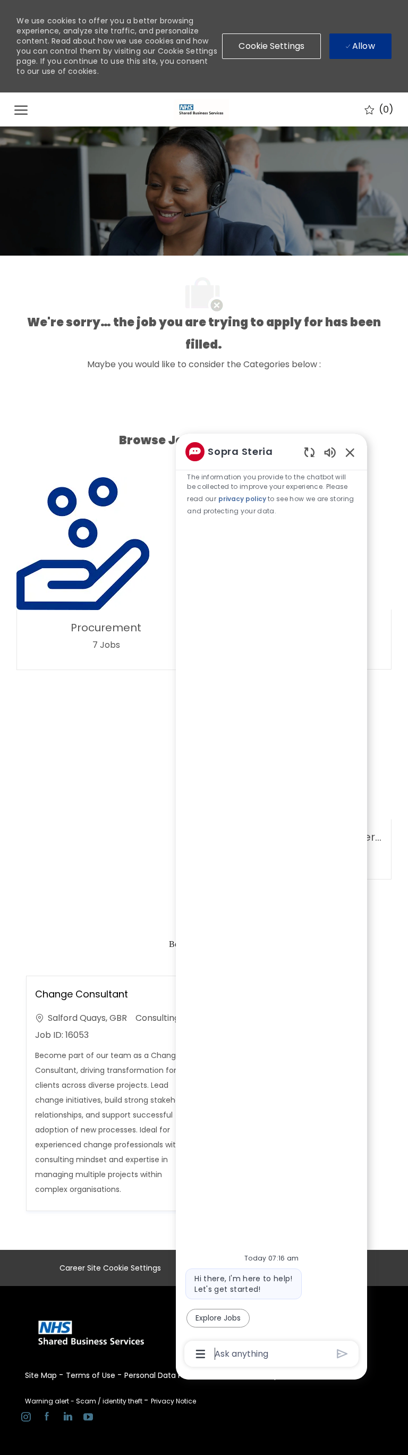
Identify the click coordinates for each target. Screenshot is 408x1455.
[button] (271, 46)
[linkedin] (67, 1418)
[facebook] (46, 1418)
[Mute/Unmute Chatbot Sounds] (330, 452)
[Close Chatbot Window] (350, 452)
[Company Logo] (201, 109)
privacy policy (242, 498)
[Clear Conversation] (309, 452)
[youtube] (88, 1418)
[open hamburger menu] (21, 109)
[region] (271, 901)
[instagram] (25, 1418)
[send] (342, 1353)
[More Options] (200, 1354)
